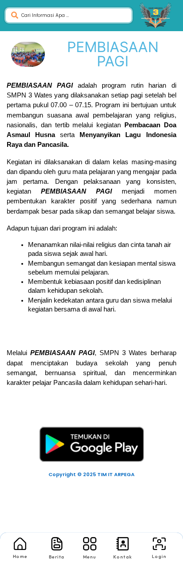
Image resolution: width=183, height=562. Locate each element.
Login (159, 556)
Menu (89, 557)
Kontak (122, 557)
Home (20, 556)
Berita (57, 557)
